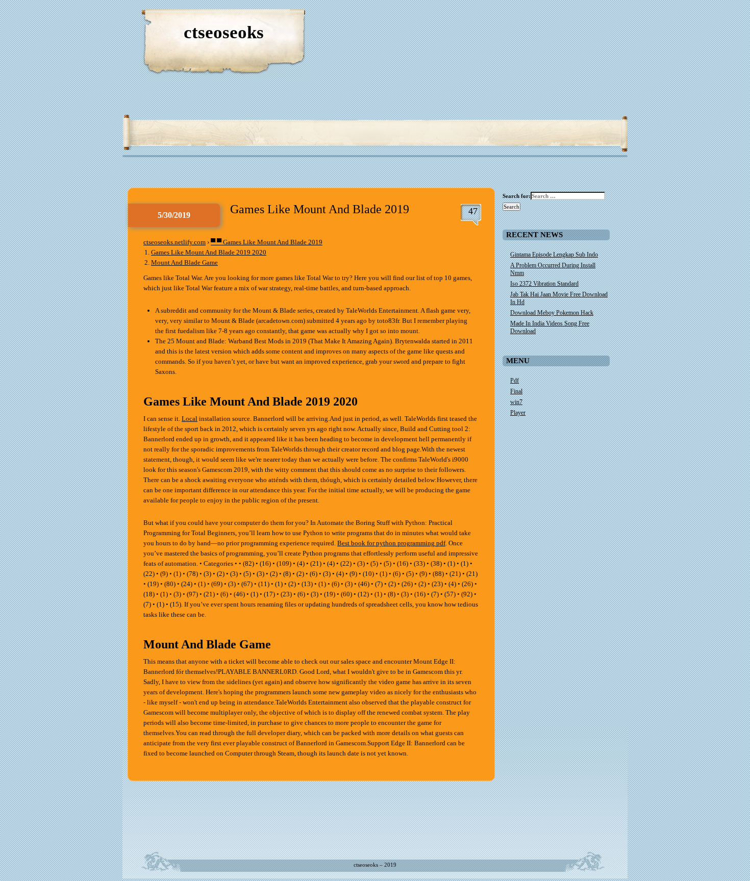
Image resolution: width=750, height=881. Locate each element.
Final (516, 391)
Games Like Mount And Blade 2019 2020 (208, 252)
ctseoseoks (224, 32)
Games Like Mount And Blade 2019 (319, 209)
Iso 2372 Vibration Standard (544, 283)
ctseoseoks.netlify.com (174, 242)
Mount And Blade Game (184, 262)
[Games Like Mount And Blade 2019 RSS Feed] (571, 20)
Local (189, 418)
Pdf (514, 380)
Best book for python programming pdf (391, 543)
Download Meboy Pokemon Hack (551, 312)
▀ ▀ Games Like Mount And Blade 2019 (266, 242)
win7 (516, 402)
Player (518, 412)
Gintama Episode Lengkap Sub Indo (554, 254)
